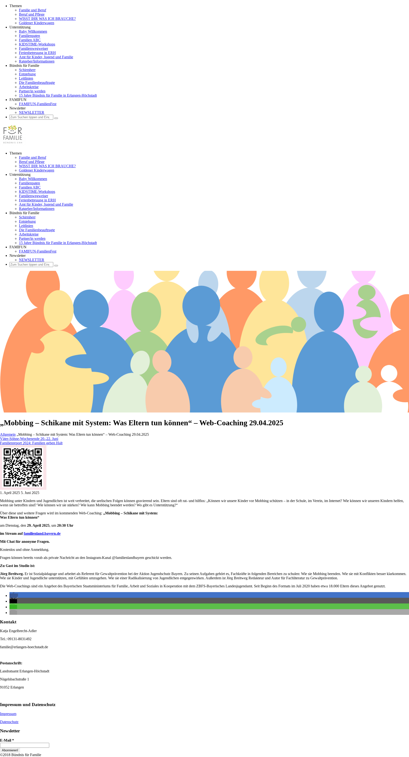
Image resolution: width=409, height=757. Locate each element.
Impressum (8, 714)
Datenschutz (9, 722)
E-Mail (7, 740)
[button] (13, 596)
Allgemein (8, 434)
